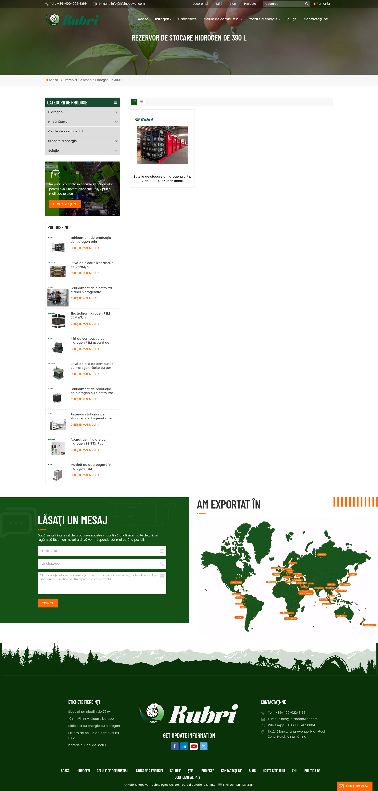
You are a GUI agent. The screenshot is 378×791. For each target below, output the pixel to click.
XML (294, 770)
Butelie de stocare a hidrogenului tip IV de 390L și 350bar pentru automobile (162, 178)
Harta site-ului (274, 770)
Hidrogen (161, 19)
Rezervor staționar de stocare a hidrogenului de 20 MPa (91, 416)
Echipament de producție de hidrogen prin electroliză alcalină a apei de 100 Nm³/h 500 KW (91, 240)
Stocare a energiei (262, 19)
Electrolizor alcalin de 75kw (89, 711)
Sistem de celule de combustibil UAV (93, 735)
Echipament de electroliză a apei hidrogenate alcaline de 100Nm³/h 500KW (91, 290)
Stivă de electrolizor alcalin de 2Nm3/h (91, 265)
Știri (219, 3)
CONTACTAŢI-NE (65, 204)
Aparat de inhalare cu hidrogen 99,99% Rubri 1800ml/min (88, 442)
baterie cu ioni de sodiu (87, 745)
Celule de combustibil (222, 19)
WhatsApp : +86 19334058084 (291, 725)
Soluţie (290, 19)
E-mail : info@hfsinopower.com (121, 3)
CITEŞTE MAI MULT (83, 248)
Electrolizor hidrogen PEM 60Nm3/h (90, 315)
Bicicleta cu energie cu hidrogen (94, 725)
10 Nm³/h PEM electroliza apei (91, 718)
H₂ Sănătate (186, 19)
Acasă (143, 19)
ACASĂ (65, 770)
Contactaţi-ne (316, 19)
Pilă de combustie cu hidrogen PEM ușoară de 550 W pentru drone (89, 341)
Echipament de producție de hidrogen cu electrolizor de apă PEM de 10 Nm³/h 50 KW (91, 391)
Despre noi (200, 3)
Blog (233, 3)
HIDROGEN (83, 770)
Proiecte (250, 3)
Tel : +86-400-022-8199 (68, 3)
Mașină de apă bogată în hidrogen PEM (90, 467)
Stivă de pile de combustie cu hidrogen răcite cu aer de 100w (91, 366)
